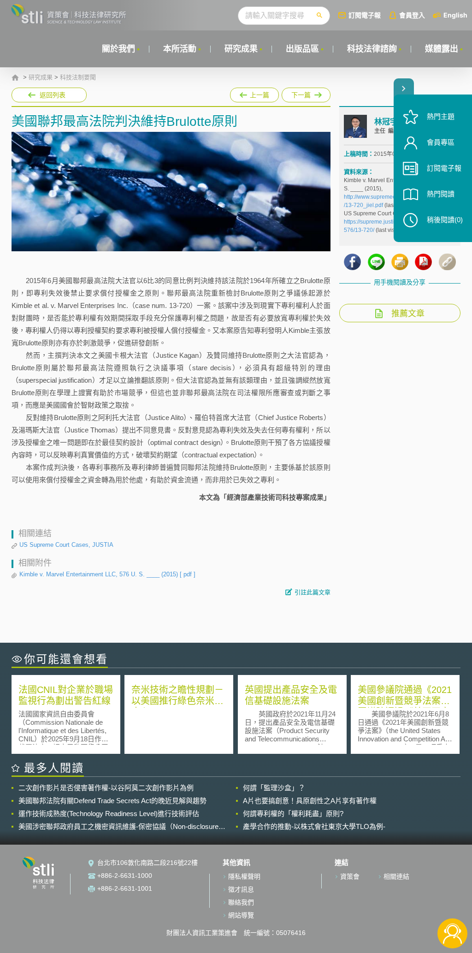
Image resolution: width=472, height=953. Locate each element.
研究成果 (241, 49)
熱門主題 (440, 116)
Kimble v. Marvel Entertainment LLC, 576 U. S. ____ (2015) (107, 574)
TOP (452, 903)
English (455, 15)
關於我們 (118, 49)
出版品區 (302, 49)
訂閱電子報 (364, 15)
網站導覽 (241, 915)
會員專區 (440, 142)
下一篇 (296, 93)
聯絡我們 (241, 902)
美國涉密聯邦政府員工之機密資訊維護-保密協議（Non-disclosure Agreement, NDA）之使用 (118, 827)
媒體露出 (441, 49)
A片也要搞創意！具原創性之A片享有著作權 (310, 801)
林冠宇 (386, 122)
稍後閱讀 (445, 220)
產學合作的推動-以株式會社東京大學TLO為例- (314, 826)
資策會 (350, 876)
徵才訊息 (241, 889)
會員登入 (412, 15)
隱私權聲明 (244, 876)
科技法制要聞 (78, 77)
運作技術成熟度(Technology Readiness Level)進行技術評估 (108, 813)
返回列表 (52, 95)
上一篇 (254, 93)
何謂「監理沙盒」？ (274, 788)
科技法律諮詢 (372, 49)
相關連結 (396, 876)
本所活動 (179, 49)
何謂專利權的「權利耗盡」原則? (293, 813)
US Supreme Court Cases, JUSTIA (66, 544)
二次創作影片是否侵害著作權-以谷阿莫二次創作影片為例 (106, 788)
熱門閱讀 (440, 194)
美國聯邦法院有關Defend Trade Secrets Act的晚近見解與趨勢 (112, 801)
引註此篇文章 (312, 592)
